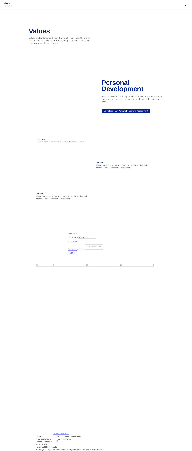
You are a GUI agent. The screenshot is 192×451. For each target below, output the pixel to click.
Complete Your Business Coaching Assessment (120, 171)
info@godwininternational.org (69, 436)
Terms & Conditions (61, 434)
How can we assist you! (76, 249)
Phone (70, 241)
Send (72, 252)
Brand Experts (97, 450)
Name (70, 233)
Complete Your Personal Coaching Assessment (126, 111)
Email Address (73, 237)
